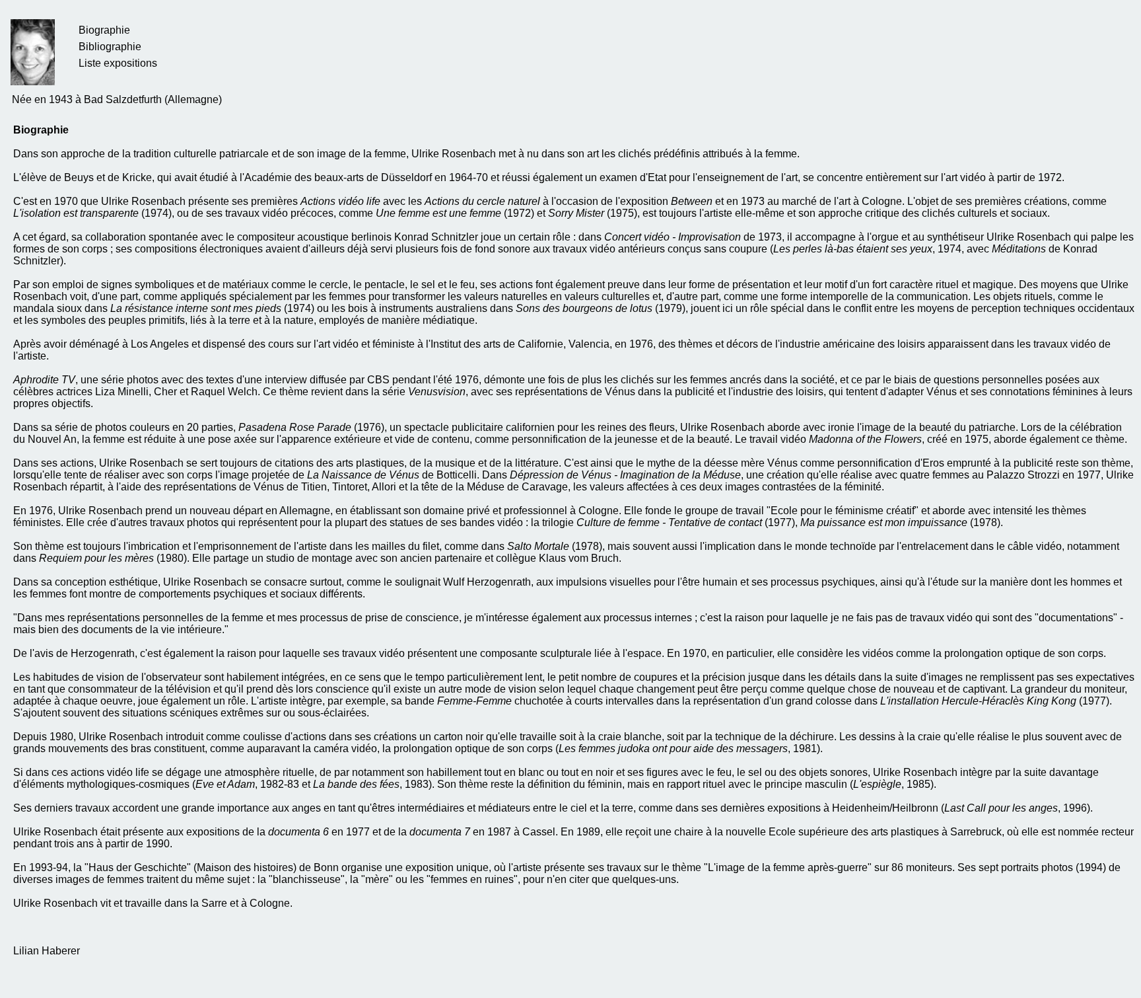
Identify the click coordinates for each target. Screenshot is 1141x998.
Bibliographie (110, 46)
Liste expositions (118, 63)
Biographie (104, 30)
